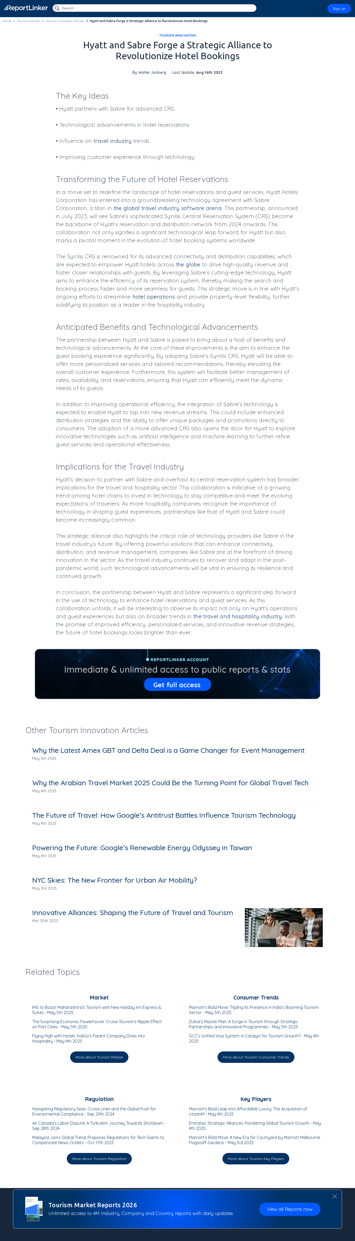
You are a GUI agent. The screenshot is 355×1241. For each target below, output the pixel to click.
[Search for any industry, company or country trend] (57, 8)
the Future (127, 179)
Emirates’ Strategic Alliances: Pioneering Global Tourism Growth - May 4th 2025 (255, 1126)
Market (99, 997)
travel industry (113, 140)
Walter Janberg (152, 72)
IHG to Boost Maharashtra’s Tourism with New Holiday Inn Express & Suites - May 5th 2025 (96, 1010)
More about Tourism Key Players (256, 1158)
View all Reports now (290, 1209)
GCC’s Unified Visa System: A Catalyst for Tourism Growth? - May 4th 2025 (254, 1038)
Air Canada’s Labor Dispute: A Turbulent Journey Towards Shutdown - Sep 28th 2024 (98, 1126)
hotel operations (154, 296)
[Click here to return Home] (26, 8)
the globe (188, 264)
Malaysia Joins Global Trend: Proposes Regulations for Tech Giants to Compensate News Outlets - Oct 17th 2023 (98, 1140)
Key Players (255, 1099)
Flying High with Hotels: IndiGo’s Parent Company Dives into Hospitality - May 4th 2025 (88, 1038)
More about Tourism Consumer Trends (256, 1057)
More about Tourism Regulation (99, 1158)
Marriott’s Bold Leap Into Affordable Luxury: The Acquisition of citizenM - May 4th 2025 (248, 1111)
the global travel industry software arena (168, 208)
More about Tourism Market (99, 1057)
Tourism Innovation (177, 35)
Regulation (99, 1099)
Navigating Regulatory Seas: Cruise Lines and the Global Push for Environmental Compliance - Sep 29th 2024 (94, 1111)
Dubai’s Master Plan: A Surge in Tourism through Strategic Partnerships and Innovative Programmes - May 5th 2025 (243, 1024)
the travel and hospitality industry (237, 616)
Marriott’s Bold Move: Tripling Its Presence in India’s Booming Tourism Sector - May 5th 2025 (254, 1010)
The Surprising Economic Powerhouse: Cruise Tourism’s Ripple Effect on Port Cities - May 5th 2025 (97, 1024)
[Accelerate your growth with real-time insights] (177, 674)
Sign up (339, 8)
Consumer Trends (256, 997)
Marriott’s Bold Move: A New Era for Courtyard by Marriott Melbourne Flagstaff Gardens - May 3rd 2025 (254, 1140)
